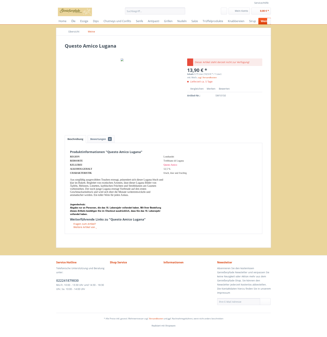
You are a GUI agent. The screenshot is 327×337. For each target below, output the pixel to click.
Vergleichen (197, 88)
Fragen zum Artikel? (84, 223)
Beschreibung (75, 139)
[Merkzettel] (224, 11)
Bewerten (224, 88)
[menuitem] (155, 11)
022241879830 (67, 280)
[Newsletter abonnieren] (265, 301)
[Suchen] (182, 11)
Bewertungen (100, 139)
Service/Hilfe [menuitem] (261, 2)
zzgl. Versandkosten (207, 77)
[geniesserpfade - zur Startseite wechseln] (75, 12)
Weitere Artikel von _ (85, 227)
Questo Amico (170, 165)
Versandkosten (156, 318)
